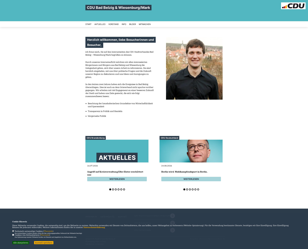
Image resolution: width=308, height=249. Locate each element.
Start (88, 24)
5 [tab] (121, 189)
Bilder (132, 24)
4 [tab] (118, 189)
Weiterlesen (117, 179)
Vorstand (113, 24)
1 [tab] (110, 189)
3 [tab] (116, 189)
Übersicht (48, 231)
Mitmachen (145, 24)
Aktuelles (99, 24)
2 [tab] (113, 189)
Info (124, 24)
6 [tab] (124, 189)
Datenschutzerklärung (94, 227)
